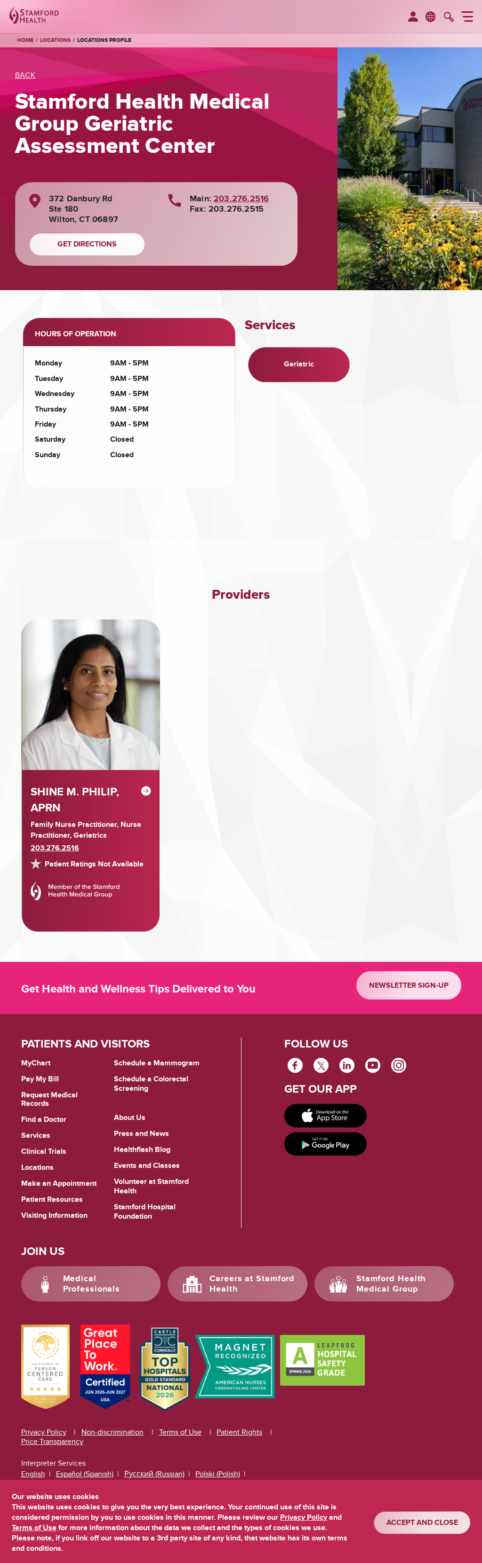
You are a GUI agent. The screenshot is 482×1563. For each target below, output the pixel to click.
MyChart (35, 1063)
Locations (55, 40)
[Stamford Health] (34, 16)
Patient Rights (239, 1432)
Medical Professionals (91, 1284)
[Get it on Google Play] (325, 1144)
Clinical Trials (43, 1151)
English (33, 1474)
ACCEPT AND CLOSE (422, 1522)
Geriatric (299, 364)
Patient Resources (52, 1199)
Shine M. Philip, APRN (75, 800)
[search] (449, 18)
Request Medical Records (49, 1099)
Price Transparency (52, 1441)
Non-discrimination (112, 1432)
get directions (87, 244)
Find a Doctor (43, 1119)
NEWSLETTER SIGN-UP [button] (409, 985)
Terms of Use (180, 1432)
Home (25, 40)
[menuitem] (413, 17)
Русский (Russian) (154, 1474)
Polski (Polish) (217, 1474)
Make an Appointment (58, 1183)
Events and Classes (147, 1165)
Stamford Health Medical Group (391, 1284)
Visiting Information (54, 1215)
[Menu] (467, 17)
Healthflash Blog (142, 1149)
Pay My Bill (40, 1079)
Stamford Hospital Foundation (145, 1211)
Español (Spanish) (84, 1474)
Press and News (141, 1133)
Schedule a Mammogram (157, 1063)
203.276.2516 (241, 199)
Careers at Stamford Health (252, 1284)
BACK (25, 75)
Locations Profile (104, 40)
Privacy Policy (43, 1432)
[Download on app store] (325, 1115)
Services (35, 1135)
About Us (129, 1117)
